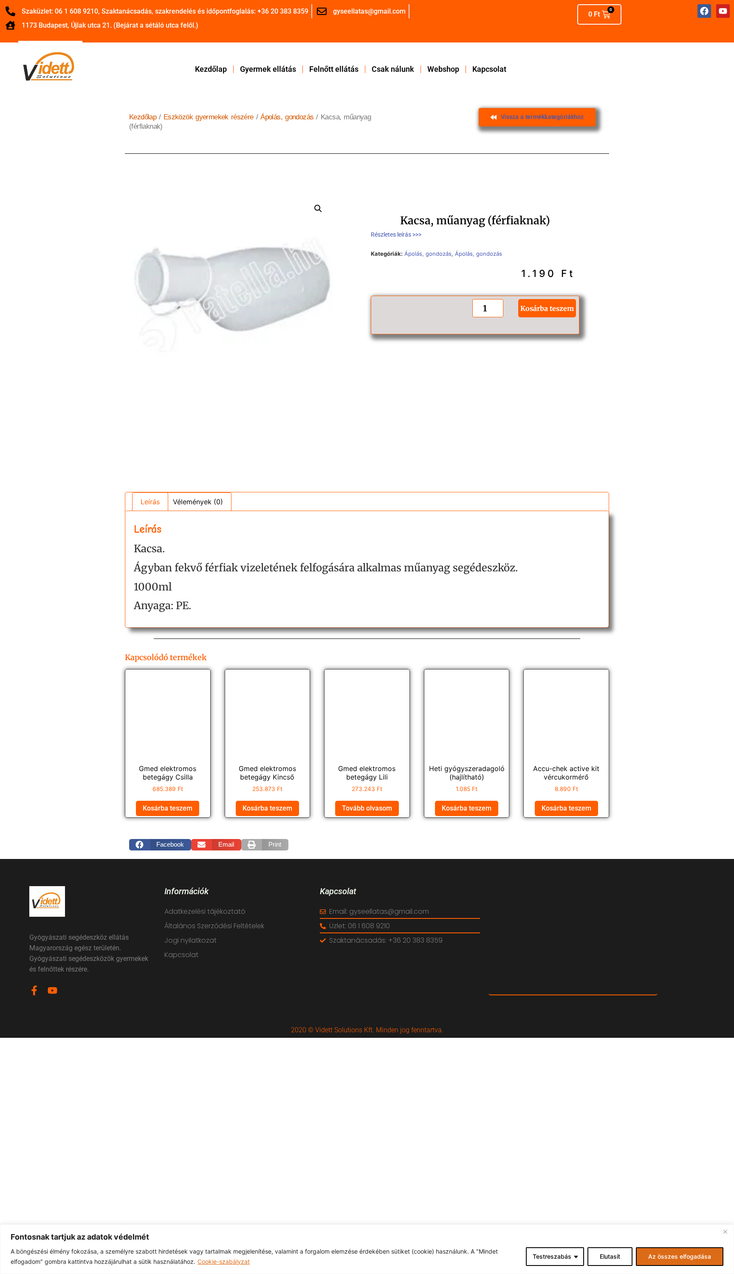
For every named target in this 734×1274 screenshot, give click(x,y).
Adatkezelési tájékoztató (205, 911)
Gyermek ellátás (268, 69)
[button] (318, 208)
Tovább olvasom (367, 808)
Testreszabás (552, 1256)
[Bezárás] (725, 1231)
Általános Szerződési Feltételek (214, 926)
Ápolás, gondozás (286, 117)
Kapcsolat (489, 69)
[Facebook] (704, 11)
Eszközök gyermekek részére (209, 117)
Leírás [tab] (150, 501)
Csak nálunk (393, 69)
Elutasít (610, 1256)
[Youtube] (52, 990)
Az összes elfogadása (679, 1256)
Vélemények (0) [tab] (198, 501)
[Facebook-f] (34, 990)
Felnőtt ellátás (334, 69)
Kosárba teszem (547, 308)
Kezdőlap (211, 69)
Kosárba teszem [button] (167, 808)
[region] (367, 1249)
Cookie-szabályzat (224, 1261)
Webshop (443, 69)
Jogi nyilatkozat (190, 940)
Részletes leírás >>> (396, 234)
